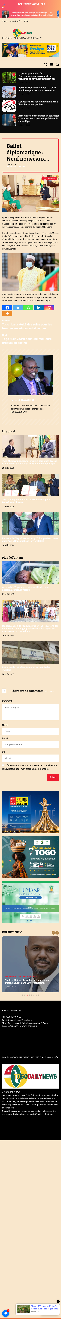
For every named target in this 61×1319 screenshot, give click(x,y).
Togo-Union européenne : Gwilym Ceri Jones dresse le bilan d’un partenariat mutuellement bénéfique (29, 462)
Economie (19, 976)
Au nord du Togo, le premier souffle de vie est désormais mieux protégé (26, 588)
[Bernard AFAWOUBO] (30, 375)
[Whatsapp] (28, 307)
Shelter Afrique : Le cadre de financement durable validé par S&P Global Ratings (27, 981)
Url (3, 752)
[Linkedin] (39, 307)
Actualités (9, 976)
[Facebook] (7, 307)
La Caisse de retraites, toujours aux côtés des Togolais (26, 668)
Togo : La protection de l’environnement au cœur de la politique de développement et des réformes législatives (36, 77)
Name (5, 725)
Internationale (30, 976)
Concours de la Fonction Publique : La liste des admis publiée (38, 103)
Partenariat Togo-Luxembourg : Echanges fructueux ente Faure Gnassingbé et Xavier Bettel (30, 539)
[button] (53, 933)
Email (5, 738)
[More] (7, 313)
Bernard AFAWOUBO (16, 166)
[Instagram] (49, 307)
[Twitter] (18, 307)
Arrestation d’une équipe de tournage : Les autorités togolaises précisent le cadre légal (38, 118)
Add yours (49, 691)
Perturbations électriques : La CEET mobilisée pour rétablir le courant (37, 89)
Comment (7, 701)
